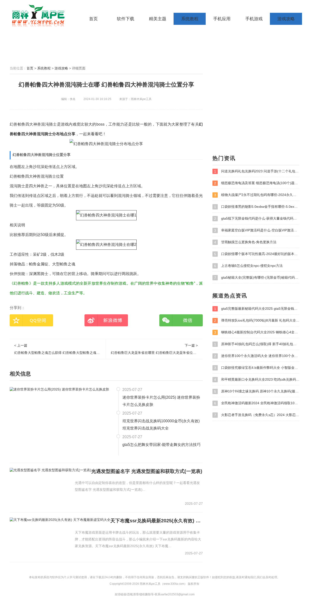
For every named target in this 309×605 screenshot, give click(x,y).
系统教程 (189, 18)
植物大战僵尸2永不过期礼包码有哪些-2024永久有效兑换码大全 (256, 195)
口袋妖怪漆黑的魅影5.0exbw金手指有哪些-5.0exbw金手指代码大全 (256, 207)
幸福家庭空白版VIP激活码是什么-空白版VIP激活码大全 (256, 230)
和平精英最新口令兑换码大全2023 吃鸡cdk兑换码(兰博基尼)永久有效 (256, 379)
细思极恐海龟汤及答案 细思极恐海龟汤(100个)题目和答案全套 (256, 183)
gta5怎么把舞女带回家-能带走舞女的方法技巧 (161, 445)
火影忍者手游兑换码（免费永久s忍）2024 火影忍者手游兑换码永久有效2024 (256, 415)
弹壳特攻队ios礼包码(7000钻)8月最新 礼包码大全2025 (256, 320)
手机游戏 (254, 18)
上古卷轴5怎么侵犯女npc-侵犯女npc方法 (248, 266)
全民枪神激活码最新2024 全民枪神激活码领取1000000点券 (256, 403)
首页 (93, 18)
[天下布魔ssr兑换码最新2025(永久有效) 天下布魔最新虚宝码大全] (60, 519)
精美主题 (157, 18)
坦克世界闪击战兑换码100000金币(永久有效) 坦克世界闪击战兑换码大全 (161, 424)
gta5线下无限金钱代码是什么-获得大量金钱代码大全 (256, 218)
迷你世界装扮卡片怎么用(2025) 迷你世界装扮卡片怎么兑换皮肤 (161, 401)
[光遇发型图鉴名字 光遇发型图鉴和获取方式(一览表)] (50, 470)
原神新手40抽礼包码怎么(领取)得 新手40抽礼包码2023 (256, 344)
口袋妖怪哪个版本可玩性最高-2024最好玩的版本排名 (256, 254)
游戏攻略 (286, 18)
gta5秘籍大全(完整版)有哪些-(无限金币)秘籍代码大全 (256, 278)
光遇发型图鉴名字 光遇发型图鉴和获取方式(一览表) (146, 471)
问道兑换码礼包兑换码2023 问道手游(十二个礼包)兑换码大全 (256, 171)
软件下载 (125, 18)
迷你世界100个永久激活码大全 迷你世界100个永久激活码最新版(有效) (256, 356)
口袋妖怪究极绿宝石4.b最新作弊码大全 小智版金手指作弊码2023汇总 (256, 368)
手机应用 (222, 18)
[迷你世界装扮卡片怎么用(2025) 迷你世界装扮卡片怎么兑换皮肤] (59, 389)
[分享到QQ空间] (31, 320)
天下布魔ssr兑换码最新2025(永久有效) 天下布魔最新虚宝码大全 (156, 520)
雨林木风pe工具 (40, 15)
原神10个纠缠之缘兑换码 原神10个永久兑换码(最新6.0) (256, 391)
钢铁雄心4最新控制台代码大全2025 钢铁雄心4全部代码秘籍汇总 (256, 332)
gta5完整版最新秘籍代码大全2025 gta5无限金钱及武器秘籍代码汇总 (256, 309)
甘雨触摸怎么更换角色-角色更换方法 (245, 242)
